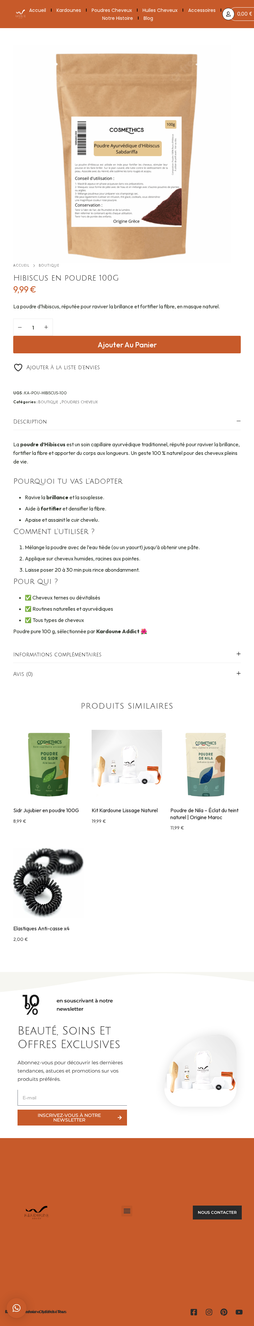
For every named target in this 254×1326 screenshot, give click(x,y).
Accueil (37, 10)
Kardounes (69, 10)
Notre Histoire (117, 18)
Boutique (49, 265)
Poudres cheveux (112, 10)
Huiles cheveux (160, 10)
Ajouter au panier (127, 344)
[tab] (127, 421)
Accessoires (202, 10)
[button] (48, 797)
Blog (148, 18)
